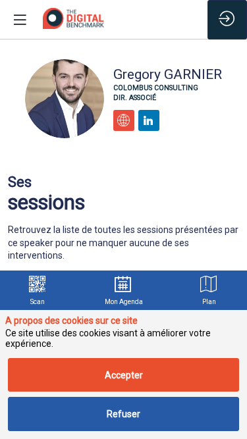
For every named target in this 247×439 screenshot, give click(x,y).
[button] (20, 19)
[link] (38, 290)
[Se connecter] (227, 19)
